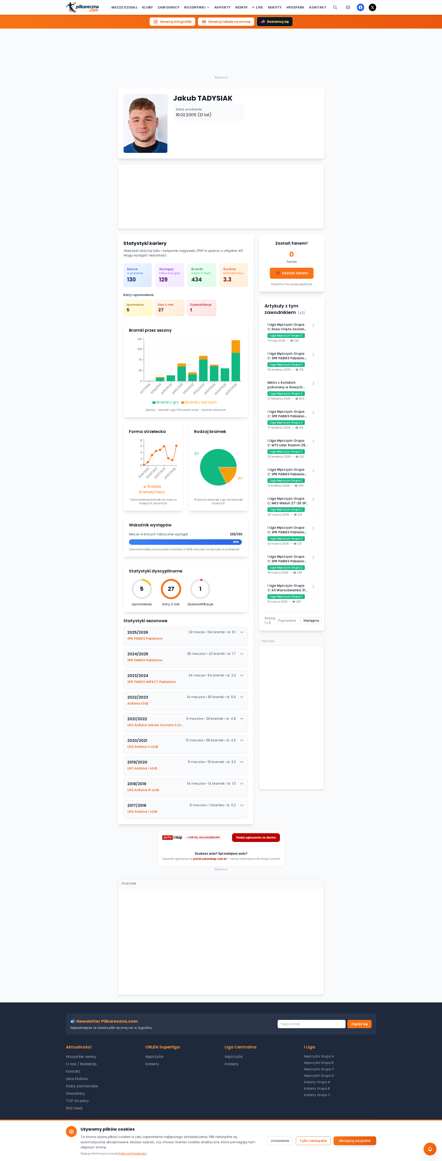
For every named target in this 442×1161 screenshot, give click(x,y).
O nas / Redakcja (81, 1064)
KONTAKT (317, 7)
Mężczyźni (154, 1056)
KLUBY (147, 7)
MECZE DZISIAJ (124, 7)
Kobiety (152, 1064)
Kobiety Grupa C (317, 1095)
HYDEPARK (295, 7)
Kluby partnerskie (82, 1086)
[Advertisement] (221, 42)
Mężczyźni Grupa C (319, 1069)
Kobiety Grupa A (317, 1082)
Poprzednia (287, 620)
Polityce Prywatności (133, 1153)
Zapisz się (359, 1024)
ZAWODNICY (169, 7)
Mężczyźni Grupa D (319, 1075)
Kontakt (73, 1071)
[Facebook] (360, 7)
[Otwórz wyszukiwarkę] (335, 7)
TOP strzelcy (77, 1100)
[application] (185, 371)
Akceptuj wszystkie (355, 1140)
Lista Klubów (77, 1078)
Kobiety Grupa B (317, 1088)
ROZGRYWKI (194, 7)
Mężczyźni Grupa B (319, 1062)
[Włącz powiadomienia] (430, 1149)
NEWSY (241, 7)
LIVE (259, 7)
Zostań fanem (291, 273)
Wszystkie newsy (81, 1056)
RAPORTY (223, 7)
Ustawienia (280, 1140)
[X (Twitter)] (372, 7)
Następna (311, 620)
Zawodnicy (75, 1093)
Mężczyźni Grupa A (319, 1056)
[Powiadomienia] (348, 7)
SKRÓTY (275, 7)
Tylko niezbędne (313, 1140)
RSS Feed (74, 1108)
